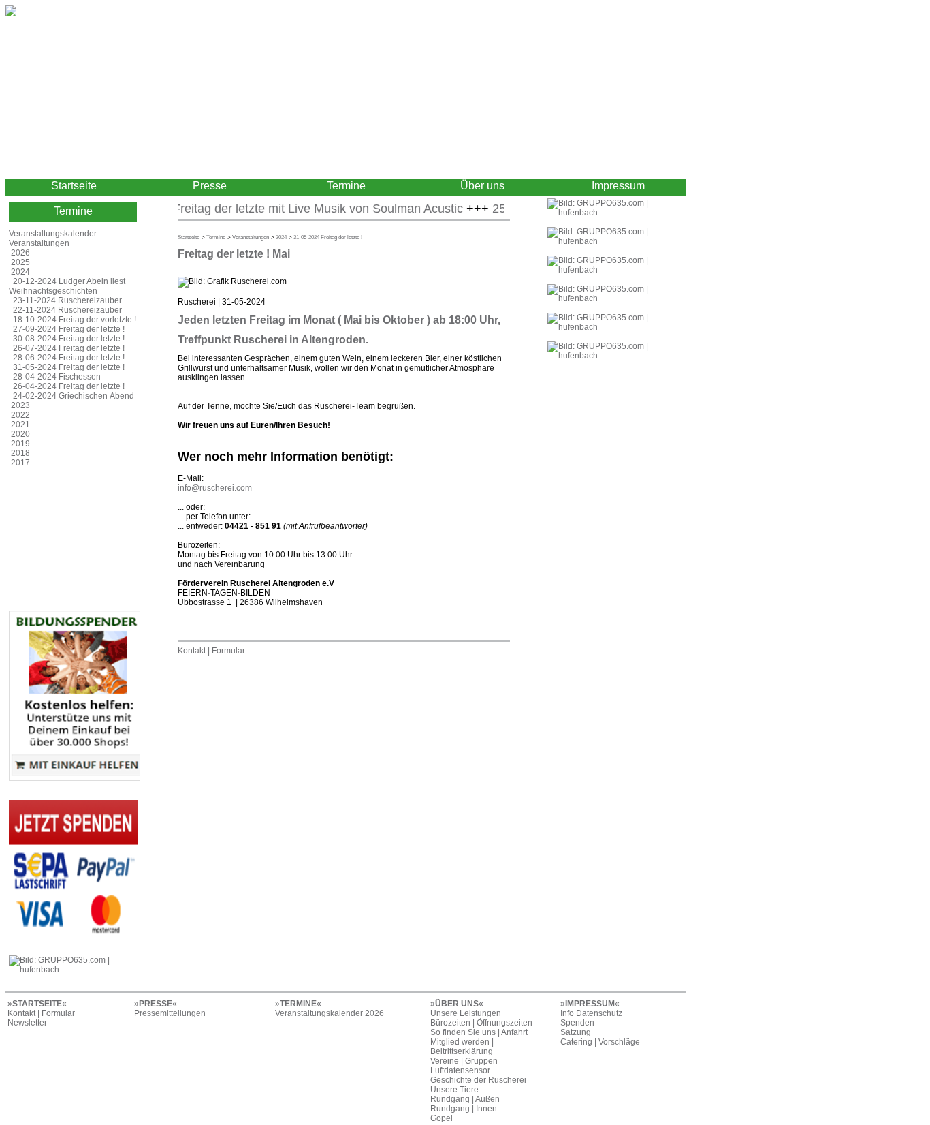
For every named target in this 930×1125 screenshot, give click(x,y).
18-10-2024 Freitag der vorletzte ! (74, 319)
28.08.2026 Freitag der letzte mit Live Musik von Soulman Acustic (271, 208)
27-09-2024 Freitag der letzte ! (69, 329)
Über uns (482, 185)
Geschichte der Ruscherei (478, 1080)
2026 (20, 253)
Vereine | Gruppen (464, 1061)
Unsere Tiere (454, 1089)
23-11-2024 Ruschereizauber (67, 300)
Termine (346, 185)
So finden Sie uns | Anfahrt (479, 1032)
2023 (20, 405)
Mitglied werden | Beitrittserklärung (462, 1046)
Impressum (618, 185)
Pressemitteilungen (170, 1013)
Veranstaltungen (39, 243)
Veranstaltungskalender (53, 233)
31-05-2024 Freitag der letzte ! (69, 367)
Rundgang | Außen (465, 1099)
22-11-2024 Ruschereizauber (67, 310)
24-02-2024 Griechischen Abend (73, 396)
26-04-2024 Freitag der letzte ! (69, 386)
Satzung (575, 1032)
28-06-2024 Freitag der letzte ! (69, 358)
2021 (20, 424)
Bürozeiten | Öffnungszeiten (481, 1023)
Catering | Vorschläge (600, 1042)
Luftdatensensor (460, 1070)
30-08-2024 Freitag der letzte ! (69, 338)
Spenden (577, 1023)
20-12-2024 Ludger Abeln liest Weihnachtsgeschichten (67, 286)
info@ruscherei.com (215, 488)
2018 (20, 453)
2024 (20, 272)
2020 (20, 434)
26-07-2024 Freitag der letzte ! (69, 348)
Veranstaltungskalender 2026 (329, 1013)
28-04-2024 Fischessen (57, 377)
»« (37, 1003)
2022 (20, 415)
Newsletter (27, 1023)
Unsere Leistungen (465, 1013)
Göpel (441, 1118)
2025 (20, 262)
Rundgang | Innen (463, 1108)
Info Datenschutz (591, 1013)
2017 (20, 462)
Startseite (74, 185)
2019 (20, 443)
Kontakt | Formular (211, 651)
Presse (210, 185)
